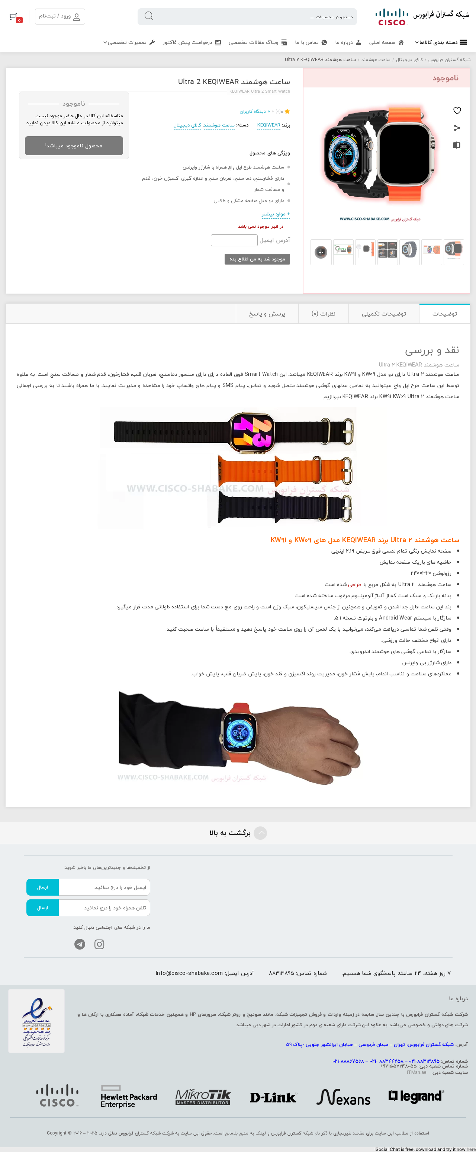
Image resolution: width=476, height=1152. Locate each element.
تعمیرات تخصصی (127, 42)
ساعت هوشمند (375, 60)
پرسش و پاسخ (267, 313)
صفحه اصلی (382, 42)
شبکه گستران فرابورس (449, 60)
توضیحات (444, 313)
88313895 (281, 973)
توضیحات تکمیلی (384, 313)
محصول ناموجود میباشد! (73, 145)
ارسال (42, 887)
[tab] (444, 313)
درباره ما (344, 42)
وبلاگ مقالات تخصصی (254, 42)
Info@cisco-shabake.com (189, 973)
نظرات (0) (323, 313)
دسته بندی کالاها (438, 42)
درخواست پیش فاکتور (187, 42)
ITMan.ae (416, 1072)
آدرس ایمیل (274, 240)
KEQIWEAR (268, 125)
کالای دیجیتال (409, 60)
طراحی (354, 584)
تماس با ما (307, 42)
